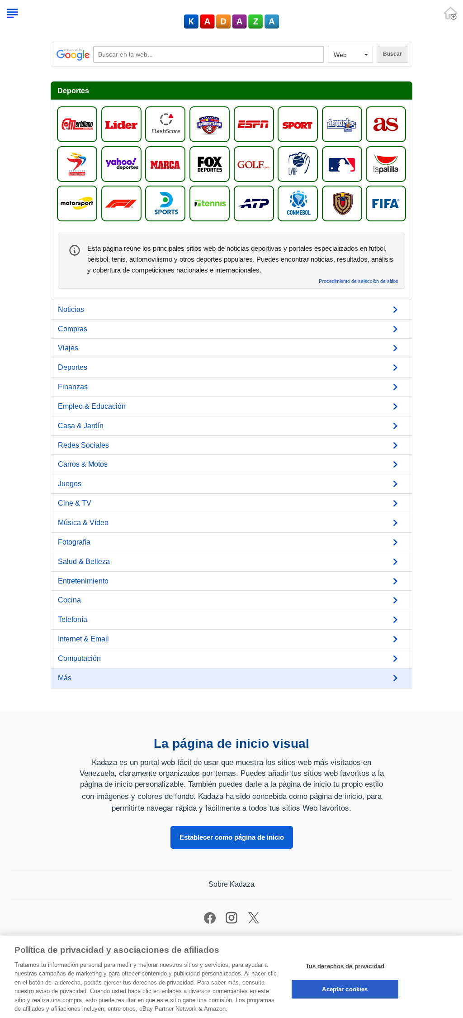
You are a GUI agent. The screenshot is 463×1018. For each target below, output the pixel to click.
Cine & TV (74, 503)
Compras (72, 329)
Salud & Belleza (84, 561)
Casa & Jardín (81, 426)
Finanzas (73, 387)
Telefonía (72, 619)
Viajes (68, 348)
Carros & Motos (83, 464)
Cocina (69, 600)
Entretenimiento (83, 581)
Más (64, 678)
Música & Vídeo (83, 522)
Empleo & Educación (92, 406)
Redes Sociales (83, 445)
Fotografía (74, 542)
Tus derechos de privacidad (345, 966)
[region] (231, 977)
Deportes (72, 367)
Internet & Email (83, 639)
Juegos (69, 483)
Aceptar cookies (345, 988)
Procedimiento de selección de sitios (358, 281)
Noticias (71, 309)
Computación (79, 658)
